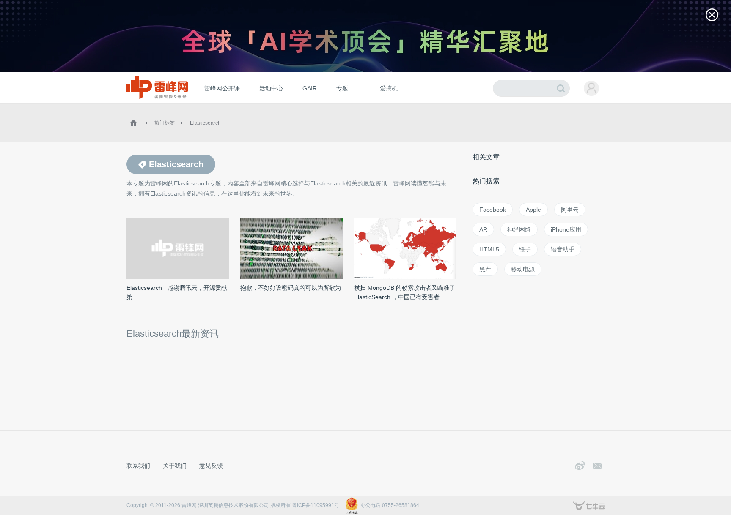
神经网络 (519, 229)
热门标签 (164, 123)
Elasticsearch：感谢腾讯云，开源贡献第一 (176, 292)
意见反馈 (211, 465)
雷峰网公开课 (222, 88)
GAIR (309, 88)
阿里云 (570, 209)
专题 (342, 88)
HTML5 (489, 249)
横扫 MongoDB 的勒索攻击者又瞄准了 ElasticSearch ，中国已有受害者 (404, 292)
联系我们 (138, 465)
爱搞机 (389, 88)
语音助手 (562, 249)
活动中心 (271, 88)
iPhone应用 (566, 229)
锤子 (525, 249)
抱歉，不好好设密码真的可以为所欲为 (290, 287)
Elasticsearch (205, 123)
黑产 (485, 269)
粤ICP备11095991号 (315, 505)
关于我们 (175, 465)
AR (483, 229)
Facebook (492, 209)
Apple (533, 209)
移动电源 (523, 269)
